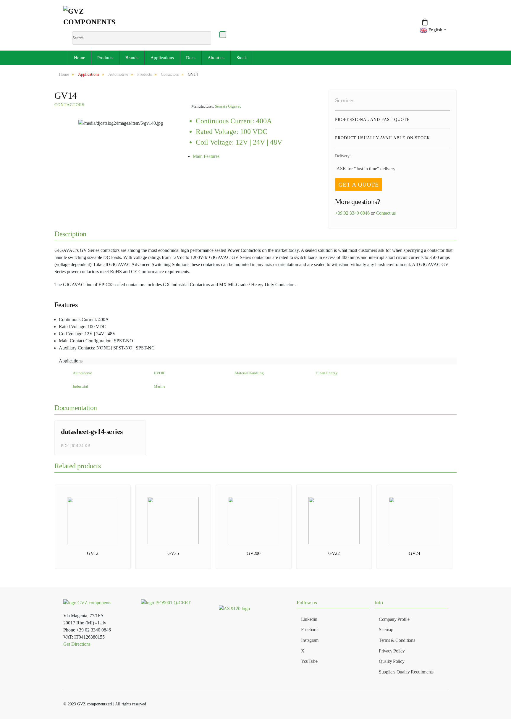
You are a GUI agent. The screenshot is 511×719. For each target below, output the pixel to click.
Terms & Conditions (397, 640)
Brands (131, 57)
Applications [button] (162, 57)
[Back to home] (96, 18)
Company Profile (394, 619)
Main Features (206, 156)
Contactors (69, 105)
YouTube (309, 661)
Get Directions (76, 644)
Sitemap (386, 629)
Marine (159, 386)
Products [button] (105, 57)
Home (79, 57)
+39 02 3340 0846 (352, 213)
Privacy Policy (392, 650)
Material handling (249, 373)
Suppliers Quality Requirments (406, 671)
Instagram (309, 640)
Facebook (309, 629)
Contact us (386, 213)
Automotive (82, 373)
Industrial (80, 386)
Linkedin (309, 619)
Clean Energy (327, 373)
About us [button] (216, 57)
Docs (190, 57)
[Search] (222, 34)
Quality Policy (392, 661)
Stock (242, 57)
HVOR (159, 373)
